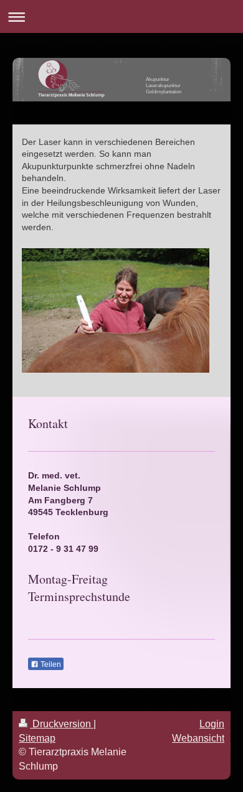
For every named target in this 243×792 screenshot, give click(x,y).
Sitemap (37, 738)
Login (211, 724)
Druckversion (61, 724)
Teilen (50, 664)
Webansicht (198, 738)
